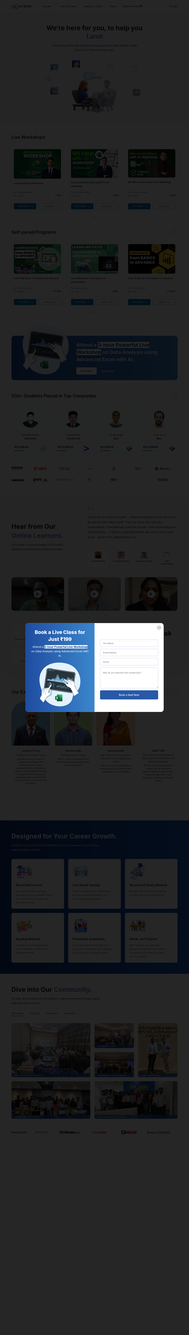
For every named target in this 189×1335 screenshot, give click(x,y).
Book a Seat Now (129, 694)
